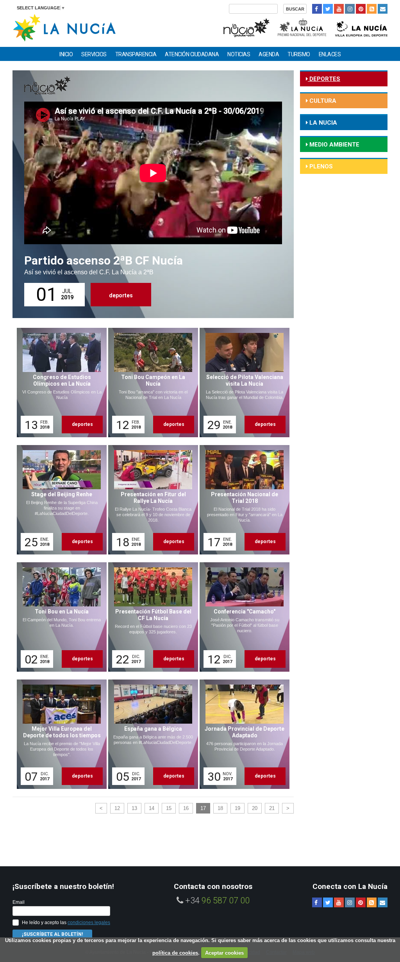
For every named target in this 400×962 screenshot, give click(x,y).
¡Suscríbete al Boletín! (52, 934)
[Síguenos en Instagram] (350, 9)
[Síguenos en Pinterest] (361, 9)
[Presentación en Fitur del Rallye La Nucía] (150, 500)
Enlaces (330, 54)
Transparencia (136, 54)
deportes (121, 295)
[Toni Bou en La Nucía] (59, 617)
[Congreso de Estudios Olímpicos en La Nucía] (59, 382)
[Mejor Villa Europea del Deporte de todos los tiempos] (59, 734)
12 (117, 808)
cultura (322, 100)
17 (203, 808)
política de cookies (175, 953)
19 (237, 808)
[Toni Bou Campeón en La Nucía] (150, 382)
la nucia (322, 122)
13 (134, 808)
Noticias (238, 54)
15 (168, 808)
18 (220, 808)
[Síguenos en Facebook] (317, 9)
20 (254, 808)
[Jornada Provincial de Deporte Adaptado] (242, 734)
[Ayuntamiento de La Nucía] (64, 27)
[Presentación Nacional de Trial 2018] (242, 500)
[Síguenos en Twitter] (328, 9)
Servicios (94, 54)
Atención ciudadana (192, 54)
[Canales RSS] (372, 9)
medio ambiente (333, 144)
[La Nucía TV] (246, 26)
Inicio (66, 54)
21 (272, 808)
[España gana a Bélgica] (150, 734)
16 (186, 808)
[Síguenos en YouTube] (339, 9)
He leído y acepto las (66, 922)
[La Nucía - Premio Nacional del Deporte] (302, 26)
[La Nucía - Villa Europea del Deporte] (361, 26)
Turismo (299, 54)
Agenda (269, 54)
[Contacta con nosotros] (383, 9)
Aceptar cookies (224, 953)
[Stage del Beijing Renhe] (59, 500)
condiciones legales (89, 922)
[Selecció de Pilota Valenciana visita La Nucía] (242, 382)
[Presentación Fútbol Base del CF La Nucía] (150, 617)
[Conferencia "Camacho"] (242, 617)
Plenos (320, 166)
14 (151, 808)
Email (18, 902)
